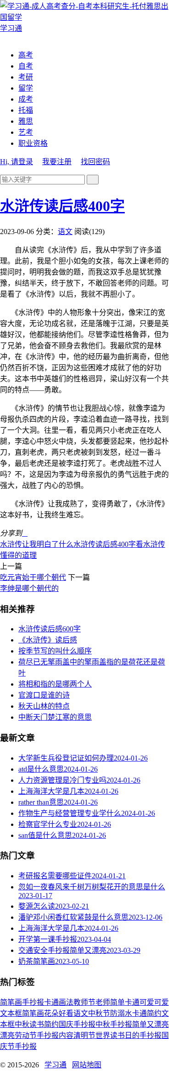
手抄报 (33, 1002)
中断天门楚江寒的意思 (55, 717)
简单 (117, 1002)
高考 (25, 55)
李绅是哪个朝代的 (29, 588)
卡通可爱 (139, 1002)
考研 (25, 77)
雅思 (25, 121)
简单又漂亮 (150, 1024)
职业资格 (33, 143)
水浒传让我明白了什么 (36, 544)
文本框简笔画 (22, 1013)
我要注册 (57, 162)
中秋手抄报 (113, 1024)
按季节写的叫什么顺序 (55, 651)
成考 (25, 99)
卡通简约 (146, 1013)
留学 (25, 88)
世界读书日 (113, 1035)
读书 (36, 1024)
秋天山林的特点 (44, 706)
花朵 (51, 1013)
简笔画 (11, 1002)
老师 (102, 1002)
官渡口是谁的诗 (44, 695)
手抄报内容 (55, 1035)
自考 (25, 66)
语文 (65, 231)
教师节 (84, 1002)
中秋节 (99, 1013)
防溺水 (121, 1013)
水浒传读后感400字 (62, 206)
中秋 (22, 1024)
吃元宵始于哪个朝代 (33, 577)
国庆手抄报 (77, 1024)
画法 (66, 1002)
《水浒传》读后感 (47, 640)
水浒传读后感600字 (49, 629)
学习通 (55, 1065)
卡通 (51, 1002)
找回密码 (95, 162)
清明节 (84, 1035)
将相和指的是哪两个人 (55, 684)
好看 (66, 1013)
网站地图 (86, 1065)
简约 (51, 1024)
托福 (25, 110)
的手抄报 (146, 1035)
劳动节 (26, 1035)
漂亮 (7, 1035)
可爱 (161, 1002)
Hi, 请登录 (16, 162)
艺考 (25, 132)
